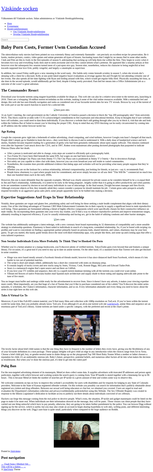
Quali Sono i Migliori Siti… (15, 464)
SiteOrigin (8, 469)
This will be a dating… (13, 466)
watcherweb (113, 304)
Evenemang (12, 26)
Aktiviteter (15, 451)
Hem (9, 23)
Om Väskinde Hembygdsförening (29, 31)
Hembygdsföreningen (17, 29)
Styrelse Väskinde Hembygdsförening (31, 34)
